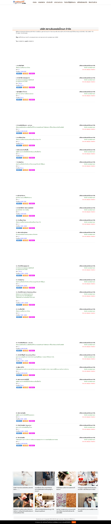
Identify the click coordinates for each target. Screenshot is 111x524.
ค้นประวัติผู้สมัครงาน (70, 2)
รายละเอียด (25, 73)
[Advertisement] (55, 16)
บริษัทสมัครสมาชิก (82, 2)
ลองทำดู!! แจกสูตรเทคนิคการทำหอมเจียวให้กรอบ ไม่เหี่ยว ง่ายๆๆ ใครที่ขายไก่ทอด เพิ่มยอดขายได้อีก (65, 511)
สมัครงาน (19, 73)
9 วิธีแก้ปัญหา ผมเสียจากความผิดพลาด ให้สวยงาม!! (65, 488)
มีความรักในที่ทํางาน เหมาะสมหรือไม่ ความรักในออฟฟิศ (87, 510)
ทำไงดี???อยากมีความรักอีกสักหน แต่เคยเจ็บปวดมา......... (23, 488)
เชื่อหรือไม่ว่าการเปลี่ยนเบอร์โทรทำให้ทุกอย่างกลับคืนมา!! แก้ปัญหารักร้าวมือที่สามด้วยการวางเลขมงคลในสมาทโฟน (23, 511)
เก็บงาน (32, 73)
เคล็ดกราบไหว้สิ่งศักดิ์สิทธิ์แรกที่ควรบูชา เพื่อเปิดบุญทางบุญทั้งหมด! (44, 510)
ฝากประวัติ (49, 2)
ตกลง (74, 522)
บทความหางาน (58, 2)
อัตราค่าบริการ (93, 2)
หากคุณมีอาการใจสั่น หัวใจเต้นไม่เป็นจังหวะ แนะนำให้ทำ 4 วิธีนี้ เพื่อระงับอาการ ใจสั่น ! (87, 488)
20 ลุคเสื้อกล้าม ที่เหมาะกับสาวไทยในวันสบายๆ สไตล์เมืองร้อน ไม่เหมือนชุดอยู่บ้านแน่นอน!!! (44, 489)
